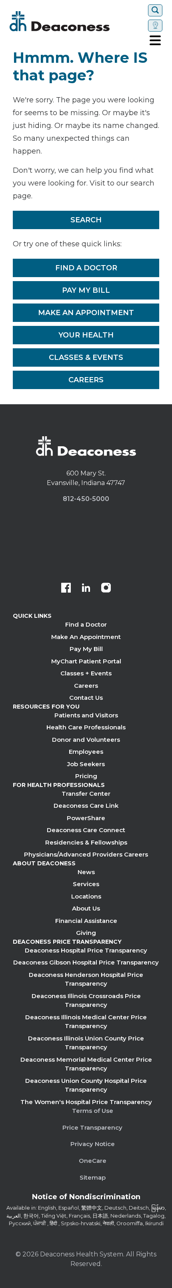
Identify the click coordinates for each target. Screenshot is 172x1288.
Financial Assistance (86, 921)
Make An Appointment (86, 312)
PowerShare (86, 818)
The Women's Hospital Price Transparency (86, 1102)
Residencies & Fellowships (86, 842)
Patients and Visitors (86, 715)
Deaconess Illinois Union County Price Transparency (86, 1042)
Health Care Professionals (86, 727)
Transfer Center (86, 793)
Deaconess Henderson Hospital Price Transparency (86, 979)
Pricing (86, 776)
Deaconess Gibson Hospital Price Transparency (86, 962)
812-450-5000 (86, 499)
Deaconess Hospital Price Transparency (86, 950)
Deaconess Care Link (86, 805)
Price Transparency (92, 1127)
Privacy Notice (92, 1144)
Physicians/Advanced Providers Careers (86, 854)
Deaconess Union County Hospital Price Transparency (86, 1085)
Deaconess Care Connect (86, 830)
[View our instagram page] (106, 588)
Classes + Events (86, 673)
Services (86, 884)
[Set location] (155, 26)
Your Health (86, 335)
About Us (86, 908)
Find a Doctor (86, 268)
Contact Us (86, 697)
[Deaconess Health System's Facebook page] (66, 588)
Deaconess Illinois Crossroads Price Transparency (86, 1000)
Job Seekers (86, 764)
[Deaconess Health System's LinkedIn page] (86, 588)
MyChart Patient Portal (86, 661)
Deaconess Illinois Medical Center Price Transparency (86, 1021)
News (86, 872)
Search (86, 220)
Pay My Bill (86, 290)
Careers (86, 379)
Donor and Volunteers (86, 739)
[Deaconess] (77, 21)
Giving (86, 933)
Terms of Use (92, 1110)
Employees (86, 751)
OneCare (92, 1160)
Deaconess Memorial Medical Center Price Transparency (86, 1064)
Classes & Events (86, 357)
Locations (86, 896)
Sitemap (93, 1177)
